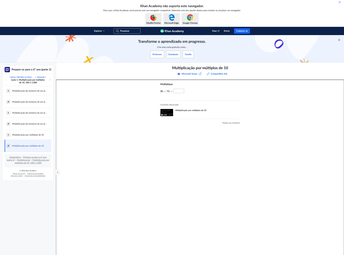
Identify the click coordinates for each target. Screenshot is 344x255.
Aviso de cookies (17, 176)
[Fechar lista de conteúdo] (58, 172)
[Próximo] (49, 80)
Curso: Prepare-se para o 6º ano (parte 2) (22, 77)
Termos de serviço (19, 173)
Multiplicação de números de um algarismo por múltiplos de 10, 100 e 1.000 (29, 113)
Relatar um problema (231, 123)
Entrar (227, 31)
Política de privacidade (35, 173)
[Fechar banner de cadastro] (339, 40)
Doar (214, 31)
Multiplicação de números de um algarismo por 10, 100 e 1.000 (29, 91)
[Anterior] (6, 80)
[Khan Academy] (172, 31)
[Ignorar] (340, 2)
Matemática (15, 157)
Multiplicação (23, 160)
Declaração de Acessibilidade (35, 176)
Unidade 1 (41, 77)
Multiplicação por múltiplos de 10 (28, 135)
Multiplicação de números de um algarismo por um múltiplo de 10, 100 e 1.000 (29, 124)
